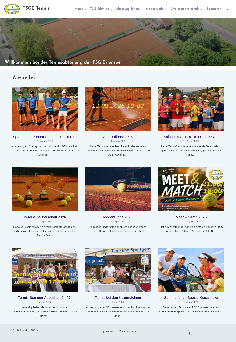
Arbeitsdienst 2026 (118, 137)
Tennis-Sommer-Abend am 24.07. (45, 298)
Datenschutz (127, 331)
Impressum (107, 331)
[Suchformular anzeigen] (228, 9)
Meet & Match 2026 (191, 217)
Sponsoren (213, 9)
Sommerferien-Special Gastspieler (191, 298)
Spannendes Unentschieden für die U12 (45, 137)
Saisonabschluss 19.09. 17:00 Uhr (191, 137)
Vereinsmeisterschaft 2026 (45, 217)
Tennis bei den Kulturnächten (118, 298)
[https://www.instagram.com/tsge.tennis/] (191, 333)
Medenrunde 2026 (118, 217)
